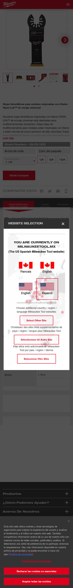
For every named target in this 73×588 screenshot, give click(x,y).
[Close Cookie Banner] (69, 521)
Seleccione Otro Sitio (36, 358)
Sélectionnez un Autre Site (36, 339)
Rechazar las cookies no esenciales (36, 571)
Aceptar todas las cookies (36, 581)
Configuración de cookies (36, 561)
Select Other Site (36, 320)
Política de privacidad (21, 554)
